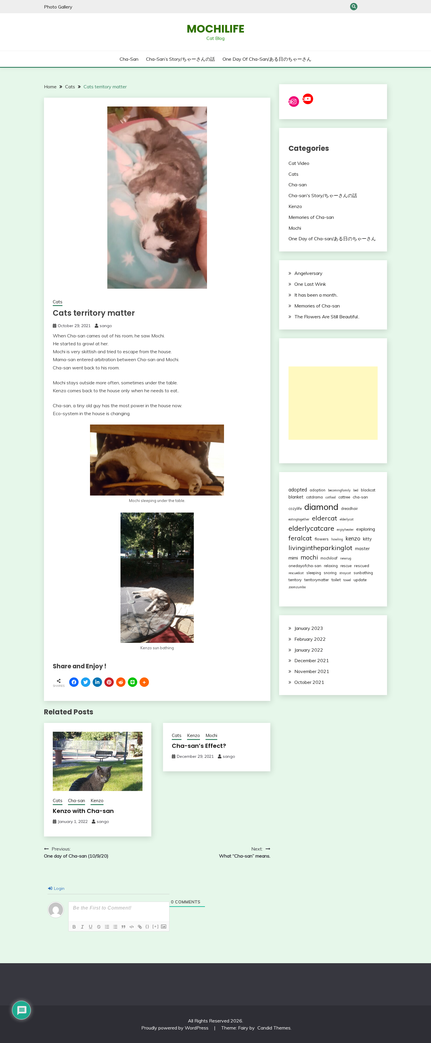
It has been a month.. (316, 295)
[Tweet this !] (85, 682)
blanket (296, 497)
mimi (293, 558)
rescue (346, 565)
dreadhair (349, 508)
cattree (344, 497)
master (362, 548)
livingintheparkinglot (320, 548)
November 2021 (311, 671)
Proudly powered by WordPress (175, 1028)
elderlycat (347, 519)
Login (59, 888)
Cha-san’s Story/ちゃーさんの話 (373, 6)
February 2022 (310, 639)
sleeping (313, 572)
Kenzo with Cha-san (83, 811)
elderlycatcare (311, 528)
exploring (365, 529)
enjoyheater (345, 530)
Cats (57, 302)
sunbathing (363, 572)
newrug (345, 558)
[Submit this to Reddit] (120, 682)
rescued (361, 565)
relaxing (331, 565)
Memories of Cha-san (311, 217)
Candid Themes (274, 1028)
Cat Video (299, 163)
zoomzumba (297, 587)
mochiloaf (328, 558)
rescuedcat (296, 573)
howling (337, 539)
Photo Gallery (58, 7)
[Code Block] (132, 926)
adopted (298, 489)
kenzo (353, 538)
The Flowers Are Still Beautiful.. (326, 317)
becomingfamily (339, 490)
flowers (322, 538)
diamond (321, 506)
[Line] (132, 682)
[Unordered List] (115, 926)
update (360, 579)
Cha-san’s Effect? (199, 746)
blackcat (368, 490)
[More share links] (144, 682)
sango (106, 325)
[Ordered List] (107, 926)
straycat (345, 573)
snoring (330, 572)
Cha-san (364, 6)
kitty (367, 539)
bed (355, 490)
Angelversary (308, 273)
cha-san (360, 496)
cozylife (295, 508)
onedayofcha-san (305, 565)
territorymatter (316, 579)
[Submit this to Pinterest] (109, 682)
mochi (309, 557)
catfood (330, 497)
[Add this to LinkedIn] (97, 682)
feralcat (300, 538)
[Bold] (74, 926)
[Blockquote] (123, 926)
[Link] (140, 926)
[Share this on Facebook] (74, 682)
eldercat (324, 518)
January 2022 (308, 650)
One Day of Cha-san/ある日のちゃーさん (383, 6)
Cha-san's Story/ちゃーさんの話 (323, 195)
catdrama (314, 497)
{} (147, 926)
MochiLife (216, 28)
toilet (336, 579)
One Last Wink (310, 284)
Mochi (211, 735)
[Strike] (99, 926)
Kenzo (97, 800)
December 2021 (311, 660)
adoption (317, 490)
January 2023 (308, 628)
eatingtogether (299, 519)
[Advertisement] (333, 403)
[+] (155, 926)
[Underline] (90, 926)
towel (347, 580)
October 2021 (309, 682)
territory (295, 579)
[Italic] (82, 926)
